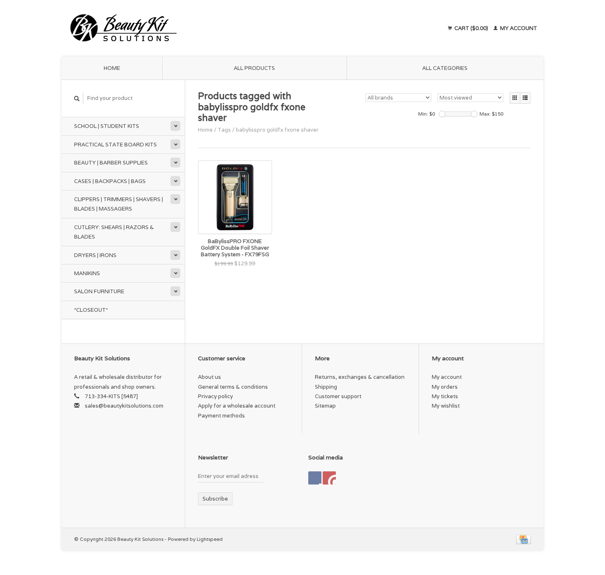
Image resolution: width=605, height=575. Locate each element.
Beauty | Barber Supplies (111, 162)
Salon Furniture (99, 291)
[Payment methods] (523, 539)
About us (209, 376)
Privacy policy (215, 396)
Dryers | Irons (95, 255)
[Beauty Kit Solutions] (198, 28)
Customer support (338, 396)
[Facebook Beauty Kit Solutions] (314, 478)
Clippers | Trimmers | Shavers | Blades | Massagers (118, 204)
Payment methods (221, 415)
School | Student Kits (106, 126)
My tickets (445, 396)
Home (112, 68)
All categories (445, 68)
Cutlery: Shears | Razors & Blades (114, 232)
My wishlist (446, 405)
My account (518, 28)
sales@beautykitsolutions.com (124, 405)
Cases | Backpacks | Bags (110, 181)
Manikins (87, 273)
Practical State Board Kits (115, 144)
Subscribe (215, 498)
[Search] (77, 98)
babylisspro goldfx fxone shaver (277, 129)
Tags (224, 129)
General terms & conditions (233, 386)
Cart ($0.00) (471, 28)
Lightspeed (210, 539)
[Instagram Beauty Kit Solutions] (329, 478)
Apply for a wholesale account (236, 405)
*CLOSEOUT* (91, 309)
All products (254, 68)
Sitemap (325, 405)
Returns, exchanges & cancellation (360, 376)
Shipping (326, 386)
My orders (445, 386)
